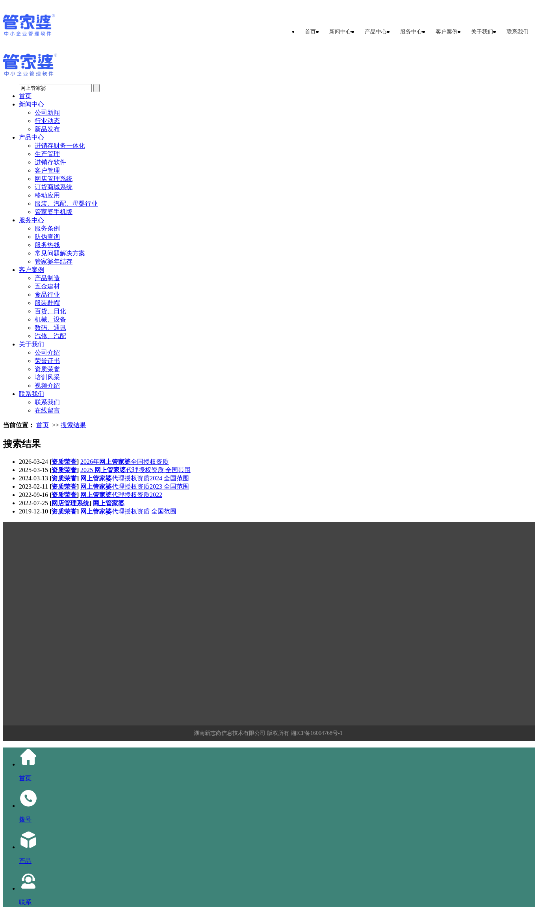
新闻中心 (340, 32)
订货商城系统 (53, 187)
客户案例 (447, 32)
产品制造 (47, 278)
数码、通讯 (50, 327)
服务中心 (411, 32)
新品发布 (47, 129)
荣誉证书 (47, 360)
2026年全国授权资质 (124, 461)
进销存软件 (50, 162)
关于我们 (482, 32)
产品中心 (376, 32)
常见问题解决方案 (60, 253)
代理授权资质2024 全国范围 (134, 478)
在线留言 (47, 410)
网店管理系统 (53, 178)
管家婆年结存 (53, 261)
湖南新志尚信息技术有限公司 (229, 733)
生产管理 (47, 154)
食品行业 (47, 294)
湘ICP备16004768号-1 (317, 733)
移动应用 (47, 195)
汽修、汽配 (50, 336)
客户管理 (47, 170)
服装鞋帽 (47, 302)
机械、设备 (50, 319)
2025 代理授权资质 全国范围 (135, 470)
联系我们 (517, 32)
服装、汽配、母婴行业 (66, 203)
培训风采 (47, 377)
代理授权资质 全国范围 (128, 511)
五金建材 (47, 286)
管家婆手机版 (53, 211)
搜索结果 (73, 425)
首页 (310, 32)
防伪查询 (47, 236)
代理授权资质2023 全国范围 (134, 486)
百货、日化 (50, 311)
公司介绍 (47, 352)
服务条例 (47, 228)
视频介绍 (47, 385)
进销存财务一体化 (60, 145)
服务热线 (47, 245)
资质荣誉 (47, 369)
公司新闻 (47, 112)
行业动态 (47, 120)
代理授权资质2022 (121, 494)
